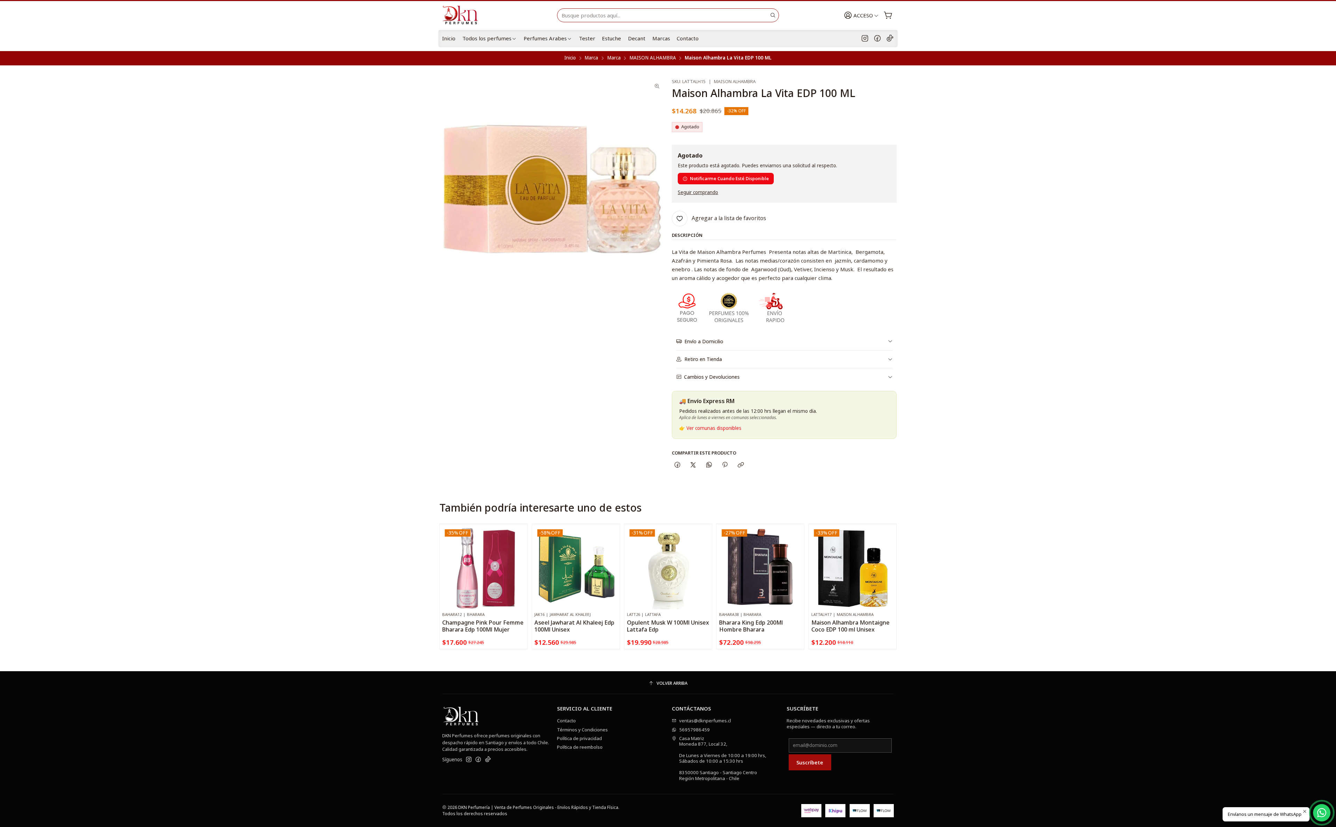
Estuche (611, 38)
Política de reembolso (580, 747)
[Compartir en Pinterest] (724, 465)
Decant (636, 38)
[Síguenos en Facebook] (877, 38)
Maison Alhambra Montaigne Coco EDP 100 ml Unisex (850, 626)
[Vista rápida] (519, 574)
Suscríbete (809, 762)
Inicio (448, 38)
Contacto (688, 38)
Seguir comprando (698, 192)
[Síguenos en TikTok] (890, 38)
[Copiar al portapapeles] (740, 465)
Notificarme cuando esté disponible (729, 178)
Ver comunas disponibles (713, 428)
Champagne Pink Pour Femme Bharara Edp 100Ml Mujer (483, 626)
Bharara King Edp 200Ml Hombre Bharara (751, 626)
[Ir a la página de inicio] (463, 15)
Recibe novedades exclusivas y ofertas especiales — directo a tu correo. (828, 723)
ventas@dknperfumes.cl (705, 720)
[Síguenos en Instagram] (865, 38)
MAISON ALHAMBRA (652, 58)
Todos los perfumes (486, 38)
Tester (587, 38)
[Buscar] (773, 15)
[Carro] (888, 15)
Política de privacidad (579, 738)
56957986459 (694, 729)
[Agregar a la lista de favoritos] (519, 558)
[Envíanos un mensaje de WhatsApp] (1321, 812)
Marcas (661, 38)
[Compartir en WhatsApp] (708, 465)
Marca (591, 58)
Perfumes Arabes (545, 38)
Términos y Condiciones (582, 729)
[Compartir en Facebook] (677, 465)
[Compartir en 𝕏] (693, 465)
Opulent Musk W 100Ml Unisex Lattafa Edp (668, 626)
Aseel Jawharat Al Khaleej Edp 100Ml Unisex (574, 626)
